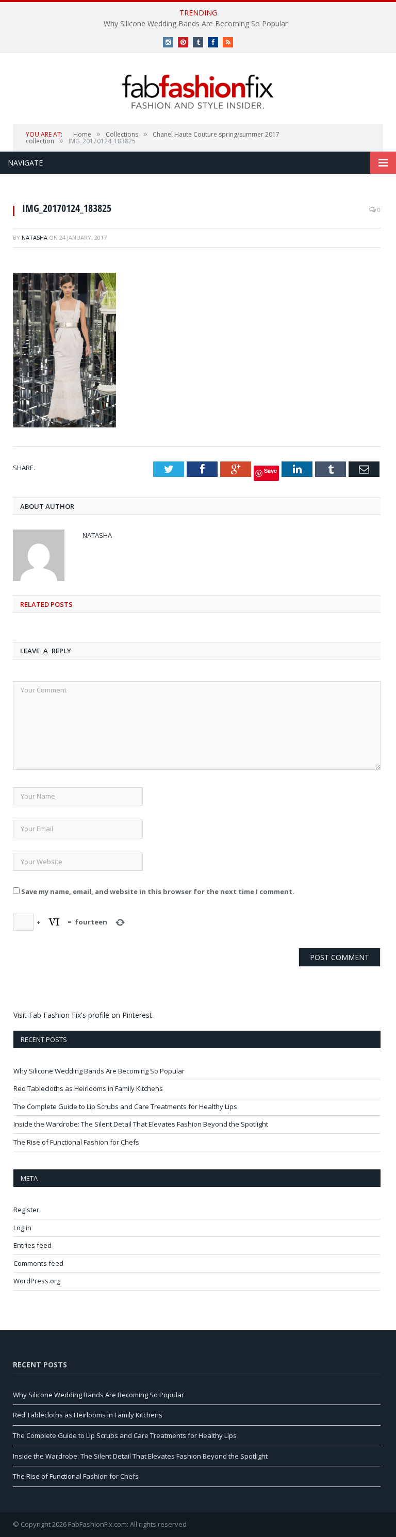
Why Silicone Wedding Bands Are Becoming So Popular (196, 23)
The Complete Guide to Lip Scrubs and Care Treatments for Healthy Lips (125, 1106)
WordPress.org (36, 1280)
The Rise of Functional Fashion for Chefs (76, 1142)
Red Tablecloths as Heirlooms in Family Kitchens (88, 1088)
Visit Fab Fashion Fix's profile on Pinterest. (83, 1015)
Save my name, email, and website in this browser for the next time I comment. (157, 891)
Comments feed (38, 1263)
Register (26, 1209)
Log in (22, 1227)
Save (270, 470)
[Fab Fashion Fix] (198, 91)
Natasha (34, 237)
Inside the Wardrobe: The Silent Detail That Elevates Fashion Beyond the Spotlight (140, 1124)
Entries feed (32, 1245)
